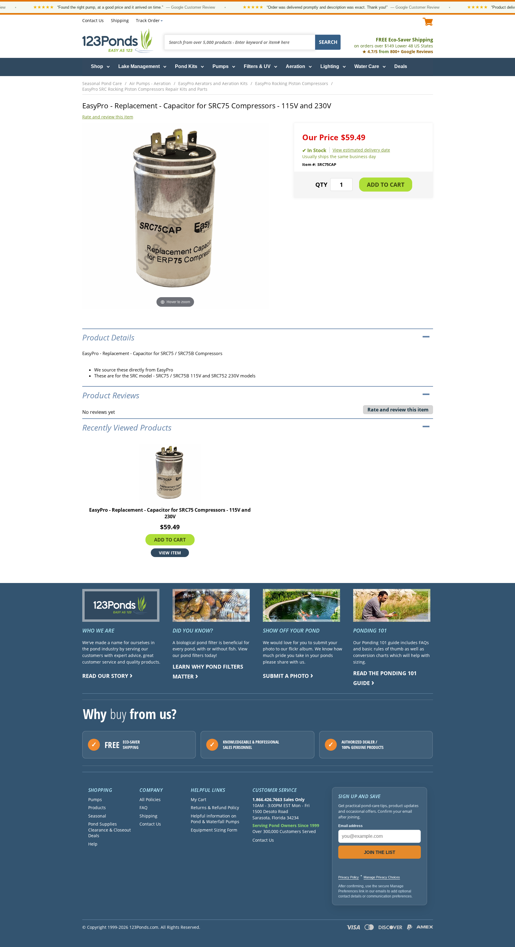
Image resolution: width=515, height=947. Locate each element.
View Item (170, 553)
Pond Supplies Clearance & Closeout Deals (109, 829)
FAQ (143, 807)
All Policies (150, 799)
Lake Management (139, 66)
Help (92, 844)
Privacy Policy (348, 877)
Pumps (220, 66)
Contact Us (93, 20)
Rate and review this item (107, 117)
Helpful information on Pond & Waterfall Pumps (215, 818)
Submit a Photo (286, 675)
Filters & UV (257, 66)
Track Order (148, 20)
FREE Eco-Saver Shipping (393, 42)
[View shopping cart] (428, 22)
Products (97, 807)
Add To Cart (170, 539)
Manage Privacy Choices (382, 877)
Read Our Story (105, 675)
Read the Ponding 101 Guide (385, 678)
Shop (97, 66)
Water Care (366, 66)
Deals (400, 66)
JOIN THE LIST (379, 852)
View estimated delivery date (361, 150)
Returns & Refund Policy (215, 807)
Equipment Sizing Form (214, 830)
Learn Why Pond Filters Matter (208, 671)
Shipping (120, 20)
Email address (350, 826)
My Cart (198, 799)
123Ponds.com (118, 41)
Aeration (295, 66)
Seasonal (97, 816)
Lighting (329, 66)
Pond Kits (186, 66)
